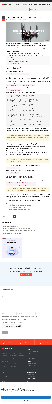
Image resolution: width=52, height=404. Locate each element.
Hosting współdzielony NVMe (34, 351)
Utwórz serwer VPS (25, 274)
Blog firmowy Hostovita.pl (12, 19)
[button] (50, 384)
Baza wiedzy (5, 376)
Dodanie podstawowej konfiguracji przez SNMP (18, 61)
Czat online (45, 342)
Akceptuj (26, 397)
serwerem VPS (20, 55)
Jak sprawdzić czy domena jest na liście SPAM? (12, 233)
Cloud (39, 4)
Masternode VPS (31, 358)
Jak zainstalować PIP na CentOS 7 (17, 207)
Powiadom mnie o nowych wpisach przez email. (13, 322)
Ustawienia (26, 400)
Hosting (17, 4)
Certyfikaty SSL (31, 367)
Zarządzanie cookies (7, 378)
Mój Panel (33, 9)
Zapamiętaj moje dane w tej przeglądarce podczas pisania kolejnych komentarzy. (20, 316)
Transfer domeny (31, 365)
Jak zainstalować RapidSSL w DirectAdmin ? (12, 231)
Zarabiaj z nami (46, 4)
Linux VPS (30, 355)
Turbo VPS (30, 353)
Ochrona (35, 4)
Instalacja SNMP (11, 59)
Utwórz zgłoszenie (31, 381)
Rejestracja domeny (32, 363)
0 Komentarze (23, 19)
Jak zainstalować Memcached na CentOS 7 (19, 209)
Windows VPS (31, 356)
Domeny (30, 4)
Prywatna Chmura (32, 368)
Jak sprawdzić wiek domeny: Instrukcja (11, 226)
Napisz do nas (11, 342)
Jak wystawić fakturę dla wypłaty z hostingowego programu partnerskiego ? (19, 230)
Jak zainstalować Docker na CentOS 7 (18, 211)
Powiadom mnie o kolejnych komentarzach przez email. (15, 319)
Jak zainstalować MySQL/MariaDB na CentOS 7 (20, 205)
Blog (4, 374)
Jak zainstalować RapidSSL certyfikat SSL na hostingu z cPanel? (16, 228)
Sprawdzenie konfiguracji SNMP (15, 63)
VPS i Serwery (23, 4)
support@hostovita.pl (31, 378)
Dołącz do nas (28, 342)
